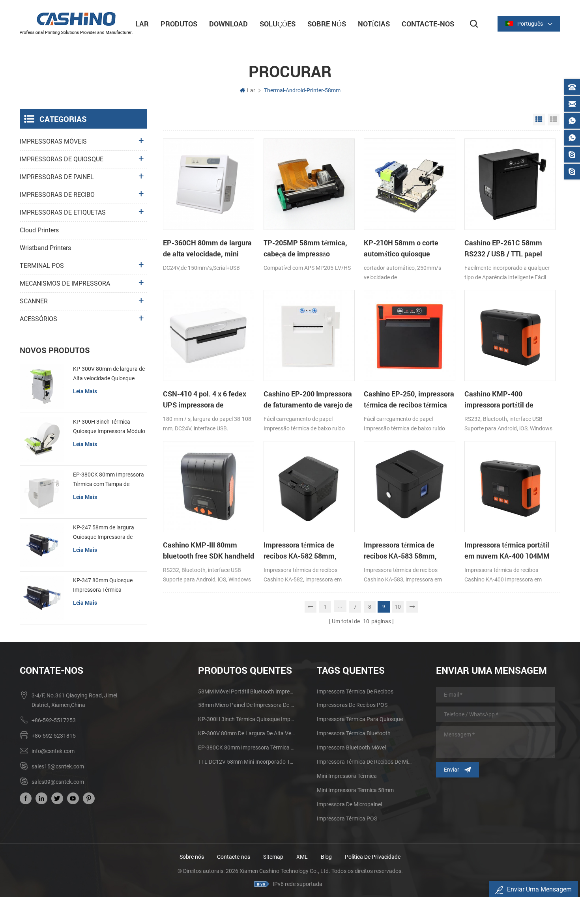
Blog (326, 857)
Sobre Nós (326, 23)
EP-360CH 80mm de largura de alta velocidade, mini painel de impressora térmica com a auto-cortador (208, 248)
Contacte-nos (233, 857)
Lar (142, 23)
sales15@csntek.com (58, 766)
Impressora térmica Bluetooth (354, 733)
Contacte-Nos (428, 23)
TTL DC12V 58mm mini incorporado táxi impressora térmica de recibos (247, 762)
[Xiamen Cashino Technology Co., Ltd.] (76, 23)
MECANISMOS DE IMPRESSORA (65, 283)
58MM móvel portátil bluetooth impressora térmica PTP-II (247, 691)
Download (228, 23)
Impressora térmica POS (347, 818)
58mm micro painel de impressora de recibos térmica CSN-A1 (247, 705)
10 (398, 607)
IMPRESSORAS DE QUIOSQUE (61, 159)
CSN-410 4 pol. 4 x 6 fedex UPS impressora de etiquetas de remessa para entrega (205, 399)
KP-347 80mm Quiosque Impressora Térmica (103, 585)
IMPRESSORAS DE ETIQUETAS (63, 212)
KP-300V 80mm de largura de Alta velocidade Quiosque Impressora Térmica (109, 374)
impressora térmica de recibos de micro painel (365, 762)
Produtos (179, 23)
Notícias (374, 23)
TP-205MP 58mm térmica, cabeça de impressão (305, 248)
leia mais (85, 391)
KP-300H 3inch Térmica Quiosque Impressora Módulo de (109, 427)
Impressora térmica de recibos (355, 691)
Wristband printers (45, 248)
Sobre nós (192, 857)
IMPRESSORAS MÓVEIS (53, 141)
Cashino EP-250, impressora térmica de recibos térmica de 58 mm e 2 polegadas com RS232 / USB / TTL (409, 399)
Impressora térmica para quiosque (360, 719)
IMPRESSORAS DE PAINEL (57, 177)
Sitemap (273, 857)
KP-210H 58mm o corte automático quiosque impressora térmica (401, 248)
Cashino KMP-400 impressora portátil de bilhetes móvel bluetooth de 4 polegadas (508, 399)
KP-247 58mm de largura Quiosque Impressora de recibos (103, 533)
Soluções (278, 23)
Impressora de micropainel (349, 804)
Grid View (539, 119)
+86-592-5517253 (54, 720)
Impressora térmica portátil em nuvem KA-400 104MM (507, 550)
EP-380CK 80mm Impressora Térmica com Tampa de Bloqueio (108, 480)
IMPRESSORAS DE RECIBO (57, 194)
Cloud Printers (39, 230)
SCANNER (34, 301)
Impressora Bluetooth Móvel (351, 747)
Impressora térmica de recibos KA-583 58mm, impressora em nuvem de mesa (404, 550)
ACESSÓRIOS (38, 319)
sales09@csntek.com (58, 782)
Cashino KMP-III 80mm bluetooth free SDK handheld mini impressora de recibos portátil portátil (208, 550)
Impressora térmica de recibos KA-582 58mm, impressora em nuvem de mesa (304, 550)
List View (553, 119)
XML (302, 857)
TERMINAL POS (42, 265)
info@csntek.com (53, 751)
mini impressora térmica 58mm (355, 790)
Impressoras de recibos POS (352, 705)
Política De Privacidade (372, 857)
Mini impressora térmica (347, 776)
